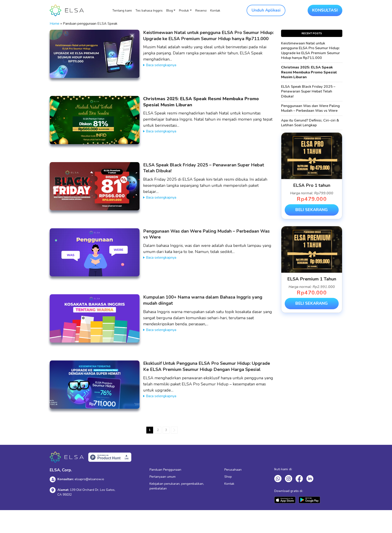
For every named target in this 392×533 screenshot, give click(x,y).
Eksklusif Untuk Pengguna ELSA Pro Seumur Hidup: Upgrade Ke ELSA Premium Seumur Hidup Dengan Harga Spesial (206, 366)
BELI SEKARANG (311, 209)
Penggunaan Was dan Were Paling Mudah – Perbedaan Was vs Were (206, 234)
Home (54, 23)
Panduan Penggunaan (165, 469)
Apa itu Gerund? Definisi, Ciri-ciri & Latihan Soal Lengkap (310, 123)
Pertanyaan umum (162, 477)
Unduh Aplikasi (266, 10)
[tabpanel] (311, 175)
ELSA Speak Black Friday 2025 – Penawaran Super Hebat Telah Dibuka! (203, 168)
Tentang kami (122, 10)
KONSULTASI (325, 10)
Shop (228, 477)
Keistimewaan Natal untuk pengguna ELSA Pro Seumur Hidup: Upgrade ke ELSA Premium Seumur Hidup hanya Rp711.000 (208, 35)
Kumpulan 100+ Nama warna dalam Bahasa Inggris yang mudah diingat (202, 300)
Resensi (201, 10)
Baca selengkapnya (161, 65)
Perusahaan (233, 469)
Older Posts (174, 430)
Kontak (215, 10)
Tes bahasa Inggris (149, 10)
